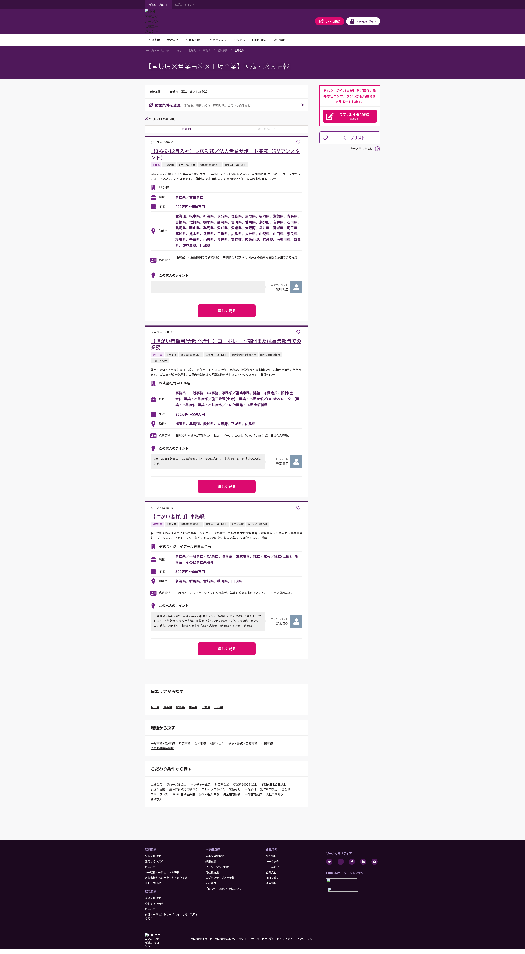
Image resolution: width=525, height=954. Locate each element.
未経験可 (250, 789)
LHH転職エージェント (157, 50)
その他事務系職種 (162, 748)
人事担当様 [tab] (192, 40)
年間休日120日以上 (273, 784)
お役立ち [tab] (239, 40)
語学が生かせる (209, 794)
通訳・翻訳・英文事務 (242, 743)
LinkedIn (363, 862)
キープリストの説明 (377, 148)
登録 (333, 21)
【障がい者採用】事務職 (178, 516)
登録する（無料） (155, 861)
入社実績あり (274, 794)
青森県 (167, 707)
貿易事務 (200, 743)
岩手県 (193, 707)
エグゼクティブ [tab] (217, 40)
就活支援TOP (153, 898)
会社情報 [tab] (279, 40)
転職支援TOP (153, 856)
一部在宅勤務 (253, 794)
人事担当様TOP (214, 856)
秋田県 (155, 707)
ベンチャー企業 (201, 784)
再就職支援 (212, 872)
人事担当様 (212, 849)
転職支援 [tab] (154, 40)
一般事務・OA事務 (163, 743)
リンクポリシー (306, 939)
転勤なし (235, 789)
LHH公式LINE (153, 883)
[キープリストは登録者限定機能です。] (298, 142)
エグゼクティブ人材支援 (220, 878)
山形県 (218, 707)
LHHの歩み (272, 861)
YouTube (374, 862)
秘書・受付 (217, 743)
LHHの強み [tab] (259, 40)
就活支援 (150, 891)
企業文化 (271, 872)
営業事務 (222, 50)
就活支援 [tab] (172, 40)
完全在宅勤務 (232, 794)
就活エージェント (185, 4)
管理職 (286, 789)
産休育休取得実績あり (183, 789)
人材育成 (210, 883)
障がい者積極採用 (183, 794)
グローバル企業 (176, 784)
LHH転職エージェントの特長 (162, 872)
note (341, 862)
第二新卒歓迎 (268, 789)
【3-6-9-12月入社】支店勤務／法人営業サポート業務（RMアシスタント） (225, 154)
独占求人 (156, 799)
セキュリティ (284, 939)
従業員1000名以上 (245, 784)
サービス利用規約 (262, 939)
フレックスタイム (213, 789)
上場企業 (239, 50)
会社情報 (271, 849)
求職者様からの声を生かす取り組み (166, 878)
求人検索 (150, 867)
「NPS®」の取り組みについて (223, 888)
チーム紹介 (272, 867)
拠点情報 (271, 883)
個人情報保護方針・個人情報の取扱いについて (219, 939)
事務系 (206, 50)
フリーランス (159, 794)
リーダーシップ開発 (217, 867)
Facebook (352, 862)
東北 (178, 50)
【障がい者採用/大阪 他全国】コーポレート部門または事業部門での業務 (226, 344)
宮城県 (192, 50)
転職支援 (150, 849)
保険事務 (267, 743)
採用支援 (210, 861)
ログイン (366, 21)
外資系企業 (222, 784)
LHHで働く (272, 878)
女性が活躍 (158, 789)
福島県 (180, 707)
